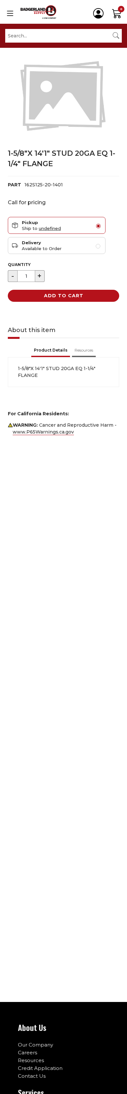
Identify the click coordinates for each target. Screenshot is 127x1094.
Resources (31, 1060)
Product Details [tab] (50, 350)
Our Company (35, 1045)
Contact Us (32, 1076)
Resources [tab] (84, 350)
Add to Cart (63, 296)
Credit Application (40, 1068)
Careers (27, 1052)
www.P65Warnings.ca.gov (43, 432)
